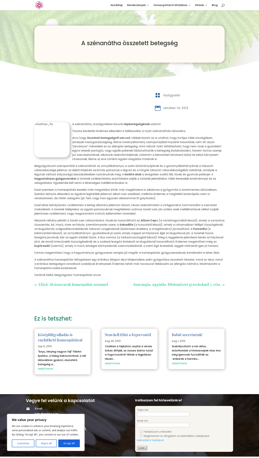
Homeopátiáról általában (170, 5)
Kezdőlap (117, 5)
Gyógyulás (171, 95)
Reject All (46, 443)
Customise (23, 443)
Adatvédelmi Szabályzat (150, 440)
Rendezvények (136, 5)
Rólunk (199, 5)
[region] (46, 432)
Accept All (69, 443)
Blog (215, 5)
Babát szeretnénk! (187, 334)
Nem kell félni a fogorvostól (128, 334)
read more (45, 369)
